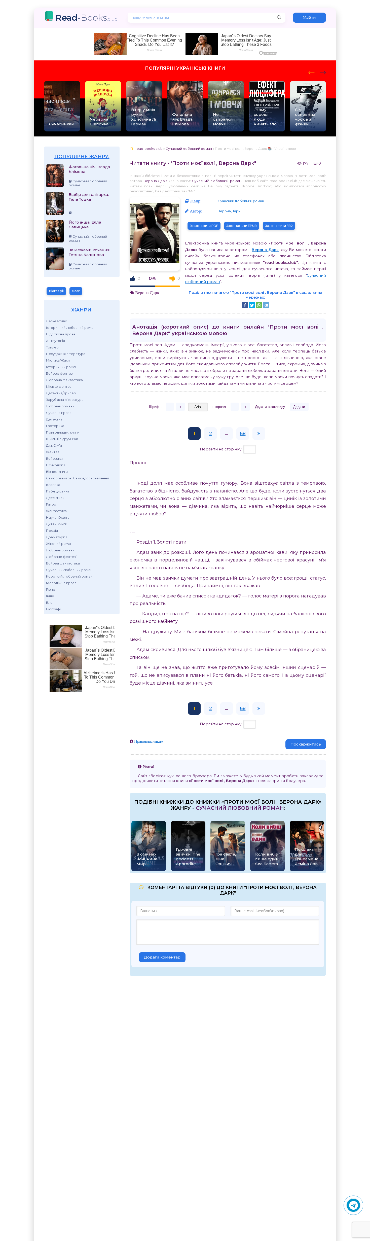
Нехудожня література (65, 354)
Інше (50, 596)
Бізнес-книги (57, 472)
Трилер (52, 347)
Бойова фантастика (63, 563)
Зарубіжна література (65, 400)
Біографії (56, 291)
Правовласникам (148, 741)
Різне (50, 589)
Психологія (55, 465)
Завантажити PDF (204, 226)
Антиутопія (55, 341)
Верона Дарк (155, 181)
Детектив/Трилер (61, 393)
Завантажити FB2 (279, 226)
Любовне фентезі (61, 557)
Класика (53, 485)
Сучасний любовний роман (69, 570)
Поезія (52, 530)
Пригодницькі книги (62, 432)
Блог (76, 291)
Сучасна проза (58, 413)
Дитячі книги (56, 524)
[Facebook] (245, 305)
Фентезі (53, 452)
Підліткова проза (60, 334)
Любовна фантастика (64, 380)
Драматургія (56, 537)
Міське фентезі (59, 386)
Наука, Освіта (57, 517)
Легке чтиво (56, 321)
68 (243, 433)
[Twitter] (252, 305)
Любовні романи (60, 406)
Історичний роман (61, 367)
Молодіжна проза (61, 583)
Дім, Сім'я (54, 445)
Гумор (51, 504)
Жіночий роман (59, 544)
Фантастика (56, 511)
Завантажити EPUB (242, 226)
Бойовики (54, 458)
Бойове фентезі (59, 373)
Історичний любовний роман (70, 328)
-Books (86, 17)
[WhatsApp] (259, 305)
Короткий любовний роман (69, 576)
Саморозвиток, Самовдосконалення (77, 478)
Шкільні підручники (62, 439)
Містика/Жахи (58, 360)
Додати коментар (162, 957)
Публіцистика (57, 491)
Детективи (55, 498)
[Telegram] (266, 305)
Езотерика (55, 426)
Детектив (54, 419)
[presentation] (311, 72)
